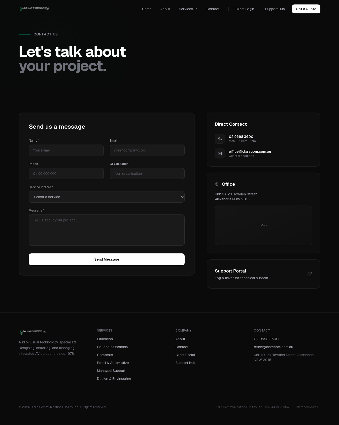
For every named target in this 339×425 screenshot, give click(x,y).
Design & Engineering (114, 378)
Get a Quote (306, 9)
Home (146, 9)
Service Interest (41, 187)
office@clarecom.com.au (273, 347)
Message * (36, 210)
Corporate (105, 355)
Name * (34, 141)
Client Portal (185, 355)
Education (105, 339)
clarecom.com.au (308, 407)
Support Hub (275, 9)
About (165, 9)
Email (113, 141)
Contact (212, 9)
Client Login (245, 9)
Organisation (119, 164)
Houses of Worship (112, 347)
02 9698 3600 (266, 339)
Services (186, 9)
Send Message (106, 259)
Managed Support (111, 370)
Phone (33, 164)
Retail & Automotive (113, 363)
